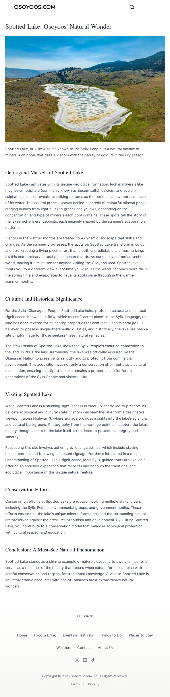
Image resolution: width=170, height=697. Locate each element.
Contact (84, 647)
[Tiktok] (93, 660)
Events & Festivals (78, 635)
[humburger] (146, 7)
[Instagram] (77, 660)
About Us (106, 647)
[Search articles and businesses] (132, 7)
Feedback (85, 616)
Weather (63, 647)
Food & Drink (45, 635)
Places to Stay (141, 635)
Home (22, 635)
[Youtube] (85, 660)
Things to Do (111, 635)
